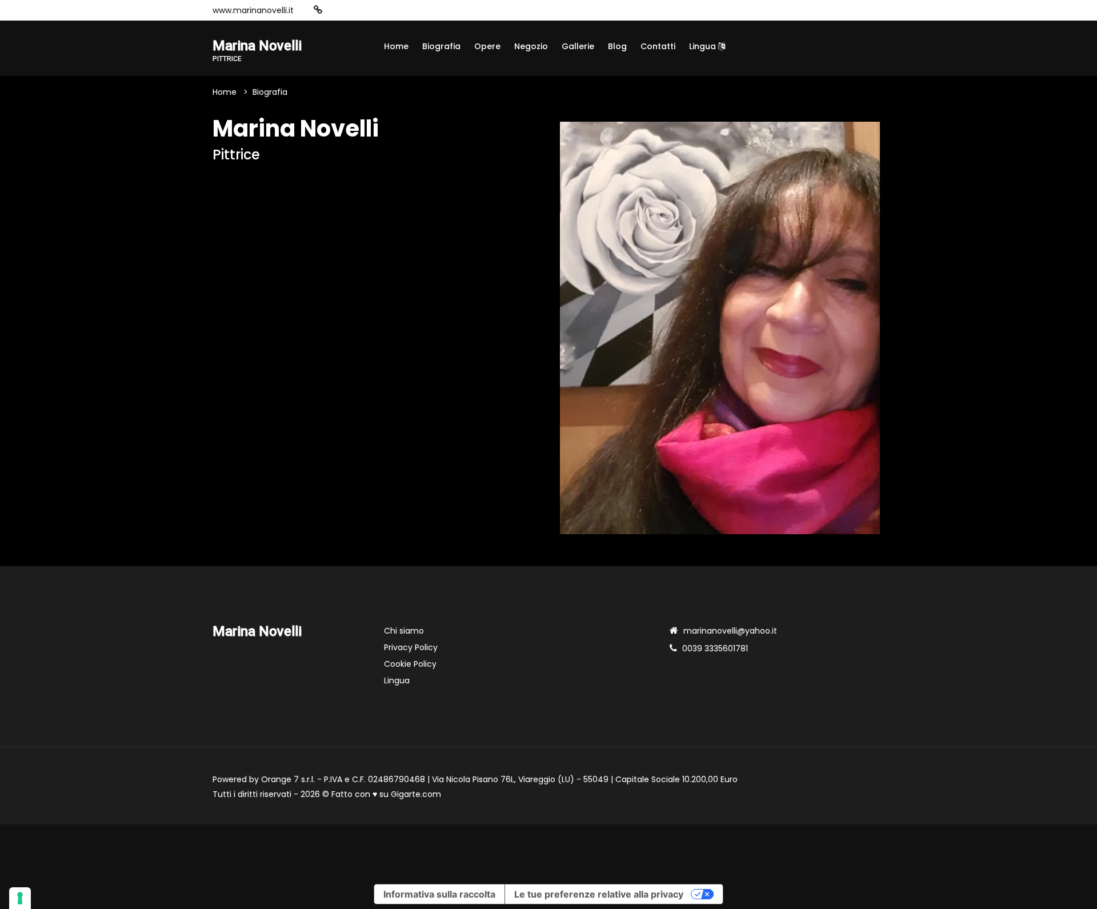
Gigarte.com (416, 794)
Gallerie (578, 46)
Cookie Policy (410, 664)
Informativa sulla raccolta (439, 894)
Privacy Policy (411, 647)
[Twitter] (387, 10)
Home (396, 46)
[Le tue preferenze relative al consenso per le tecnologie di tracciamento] (20, 898)
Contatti (657, 46)
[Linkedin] (404, 10)
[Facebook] (353, 10)
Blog (617, 46)
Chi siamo (404, 630)
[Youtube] (370, 10)
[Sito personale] (318, 10)
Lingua (703, 46)
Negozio (531, 46)
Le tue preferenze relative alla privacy (598, 894)
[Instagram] (336, 10)
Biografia (441, 46)
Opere (487, 46)
